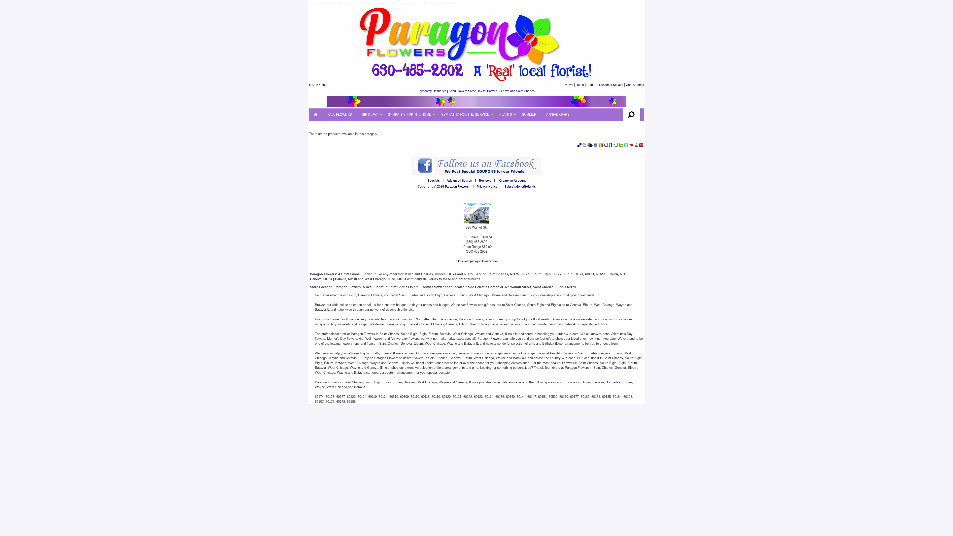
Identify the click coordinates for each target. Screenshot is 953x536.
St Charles (613, 382)
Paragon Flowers (457, 186)
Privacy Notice (487, 186)
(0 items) (635, 85)
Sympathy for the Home (409, 114)
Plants (505, 114)
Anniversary (558, 114)
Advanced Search (459, 180)
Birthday (370, 114)
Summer (529, 114)
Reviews (567, 85)
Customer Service (611, 85)
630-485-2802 (318, 85)
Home (580, 85)
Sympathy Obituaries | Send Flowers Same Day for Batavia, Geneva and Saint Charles (476, 91)
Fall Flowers (340, 114)
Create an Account (512, 180)
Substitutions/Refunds (520, 186)
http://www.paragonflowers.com (477, 261)
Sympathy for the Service (465, 114)
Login (591, 85)
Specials (434, 180)
